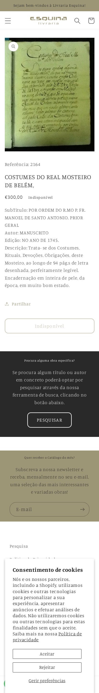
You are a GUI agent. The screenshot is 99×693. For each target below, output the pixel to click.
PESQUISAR (49, 420)
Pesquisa (19, 546)
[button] (8, 21)
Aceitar (47, 654)
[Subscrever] (82, 509)
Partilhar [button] (21, 303)
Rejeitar (47, 667)
